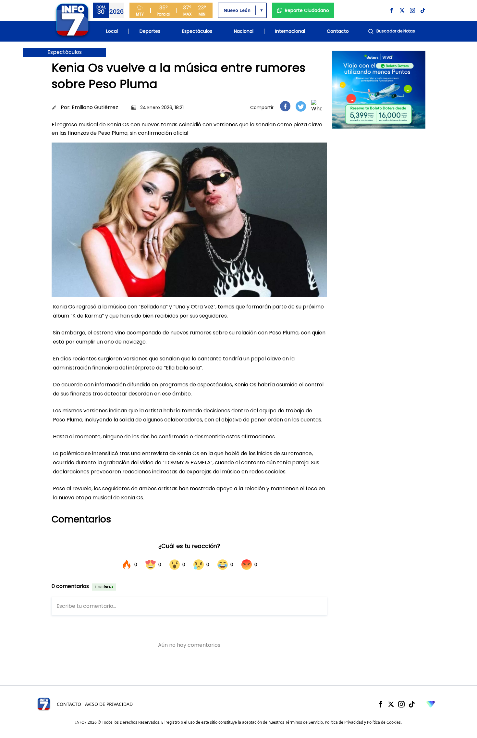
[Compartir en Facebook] (285, 106)
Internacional (290, 31)
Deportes (150, 31)
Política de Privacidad (344, 722)
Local (112, 31)
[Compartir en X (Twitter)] (301, 106)
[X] (391, 704)
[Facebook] (380, 704)
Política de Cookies (384, 722)
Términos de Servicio (304, 722)
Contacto (338, 31)
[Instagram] (401, 704)
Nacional (243, 31)
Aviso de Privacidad (109, 704)
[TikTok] (412, 704)
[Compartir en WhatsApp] (316, 106)
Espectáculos (197, 31)
